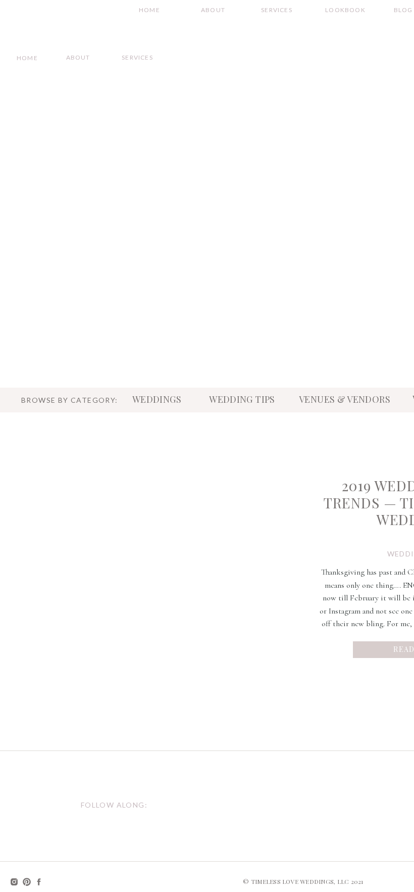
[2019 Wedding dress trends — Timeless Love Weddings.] (185, 564)
